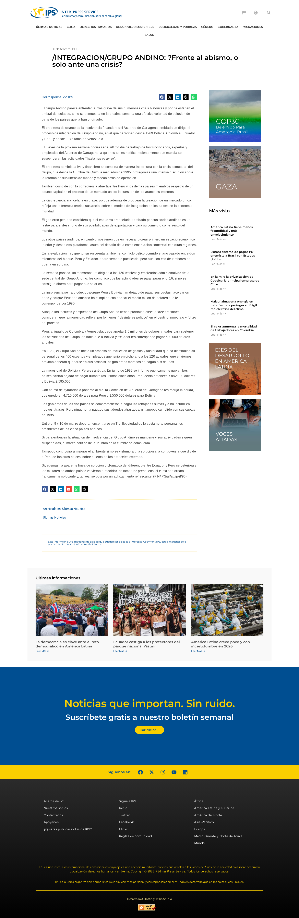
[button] (269, 13)
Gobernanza (228, 26)
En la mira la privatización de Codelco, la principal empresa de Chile (235, 280)
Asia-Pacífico (204, 822)
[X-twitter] (151, 772)
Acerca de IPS (54, 801)
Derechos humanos (96, 26)
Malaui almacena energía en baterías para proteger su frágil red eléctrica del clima (234, 305)
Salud (150, 34)
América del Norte (208, 815)
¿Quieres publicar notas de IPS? (68, 829)
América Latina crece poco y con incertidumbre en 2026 (220, 644)
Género (207, 26)
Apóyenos (51, 822)
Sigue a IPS (127, 801)
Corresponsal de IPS (57, 97)
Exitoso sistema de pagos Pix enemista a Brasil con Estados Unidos (233, 255)
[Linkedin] (185, 772)
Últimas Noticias (49, 26)
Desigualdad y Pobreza (177, 26)
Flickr (123, 829)
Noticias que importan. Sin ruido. (149, 703)
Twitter (124, 815)
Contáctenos (53, 815)
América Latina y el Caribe (214, 808)
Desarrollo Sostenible (135, 26)
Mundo (199, 843)
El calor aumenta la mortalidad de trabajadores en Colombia (234, 328)
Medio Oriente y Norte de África (218, 836)
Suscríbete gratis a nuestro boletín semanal (149, 717)
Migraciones (253, 26)
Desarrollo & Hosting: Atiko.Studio (149, 899)
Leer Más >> (218, 239)
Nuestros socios (56, 808)
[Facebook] (140, 772)
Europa (199, 829)
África (198, 801)
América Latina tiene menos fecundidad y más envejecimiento (232, 230)
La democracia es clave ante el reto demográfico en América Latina (67, 644)
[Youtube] (174, 772)
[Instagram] (163, 772)
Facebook (126, 822)
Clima (71, 26)
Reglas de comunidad (135, 836)
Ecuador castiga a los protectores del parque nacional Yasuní (146, 644)
